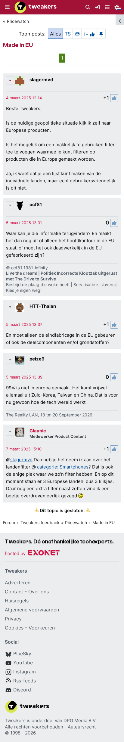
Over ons (38, 592)
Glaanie (37, 431)
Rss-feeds (24, 681)
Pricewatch (18, 21)
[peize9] (19, 360)
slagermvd (41, 79)
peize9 (37, 359)
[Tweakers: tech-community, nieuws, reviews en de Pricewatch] (35, 7)
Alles (55, 34)
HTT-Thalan (42, 306)
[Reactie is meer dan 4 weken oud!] (24, 97)
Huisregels (17, 601)
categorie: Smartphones (62, 467)
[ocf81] (19, 205)
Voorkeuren (42, 628)
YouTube (23, 663)
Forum (9, 522)
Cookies (14, 628)
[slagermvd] (19, 80)
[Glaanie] (19, 432)
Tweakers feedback (40, 522)
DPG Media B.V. (80, 720)
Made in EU (103, 522)
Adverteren (17, 583)
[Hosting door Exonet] (32, 554)
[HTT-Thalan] (19, 307)
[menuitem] (88, 7)
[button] (7, 7)
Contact (14, 592)
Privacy (13, 619)
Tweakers (15, 720)
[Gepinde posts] (101, 34)
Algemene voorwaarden (32, 610)
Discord (22, 690)
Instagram (24, 672)
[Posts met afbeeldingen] (77, 34)
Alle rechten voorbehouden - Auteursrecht (50, 727)
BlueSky (22, 654)
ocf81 (35, 204)
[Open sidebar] (120, 19)
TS (68, 34)
